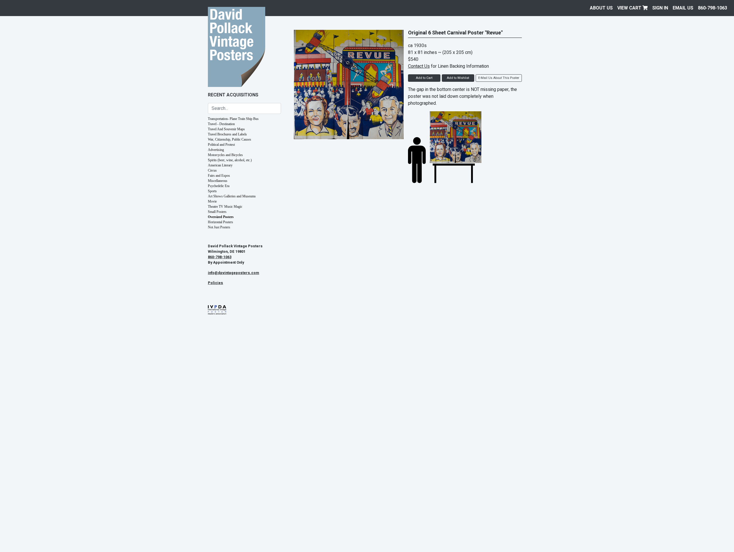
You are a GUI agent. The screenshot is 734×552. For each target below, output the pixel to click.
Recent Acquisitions (233, 95)
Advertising (216, 150)
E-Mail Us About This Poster (498, 77)
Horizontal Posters (220, 222)
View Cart (630, 8)
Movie (212, 201)
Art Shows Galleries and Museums (232, 196)
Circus (212, 170)
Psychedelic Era (218, 186)
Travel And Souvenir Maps (226, 129)
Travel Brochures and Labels (227, 134)
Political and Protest (221, 145)
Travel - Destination (221, 124)
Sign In (660, 8)
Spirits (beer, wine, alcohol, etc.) (230, 160)
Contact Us (419, 66)
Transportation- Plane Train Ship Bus (233, 119)
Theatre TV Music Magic (225, 207)
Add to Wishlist (458, 77)
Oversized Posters (221, 217)
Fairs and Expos (219, 176)
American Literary (220, 165)
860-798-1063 (712, 8)
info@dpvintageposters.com (233, 272)
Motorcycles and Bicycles (225, 155)
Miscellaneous (217, 181)
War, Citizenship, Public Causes (229, 139)
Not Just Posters (219, 227)
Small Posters (217, 212)
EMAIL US (683, 8)
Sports (212, 191)
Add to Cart (424, 77)
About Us (601, 8)
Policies (215, 282)
